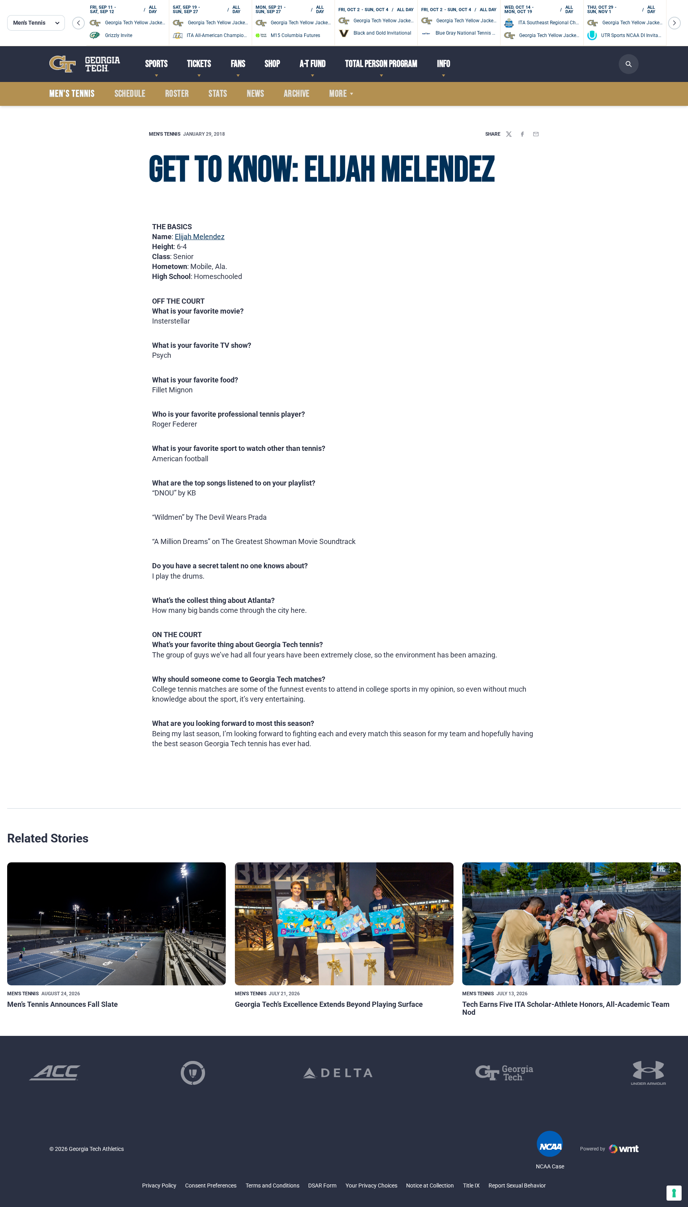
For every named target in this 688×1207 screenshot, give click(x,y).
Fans (238, 64)
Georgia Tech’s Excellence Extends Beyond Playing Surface (329, 1004)
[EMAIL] (536, 134)
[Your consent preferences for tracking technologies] (674, 1193)
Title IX (471, 1185)
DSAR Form (322, 1185)
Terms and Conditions (272, 1185)
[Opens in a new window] (55, 1073)
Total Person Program (381, 64)
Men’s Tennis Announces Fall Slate (62, 1004)
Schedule (130, 94)
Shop (272, 64)
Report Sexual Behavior (517, 1185)
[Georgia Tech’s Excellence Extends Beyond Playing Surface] (344, 923)
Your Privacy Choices (371, 1185)
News (255, 94)
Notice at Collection (430, 1185)
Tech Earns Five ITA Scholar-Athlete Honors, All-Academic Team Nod (566, 1008)
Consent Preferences (210, 1185)
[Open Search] (629, 64)
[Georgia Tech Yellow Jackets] (84, 64)
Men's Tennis (164, 134)
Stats (218, 94)
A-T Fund (313, 64)
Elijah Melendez (200, 236)
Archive (297, 94)
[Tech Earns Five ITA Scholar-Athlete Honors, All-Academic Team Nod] (571, 923)
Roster (177, 94)
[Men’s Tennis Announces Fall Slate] (116, 923)
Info (443, 64)
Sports (156, 64)
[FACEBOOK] (522, 134)
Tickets (199, 64)
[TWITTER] (509, 134)
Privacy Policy (159, 1185)
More (338, 94)
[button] (78, 23)
